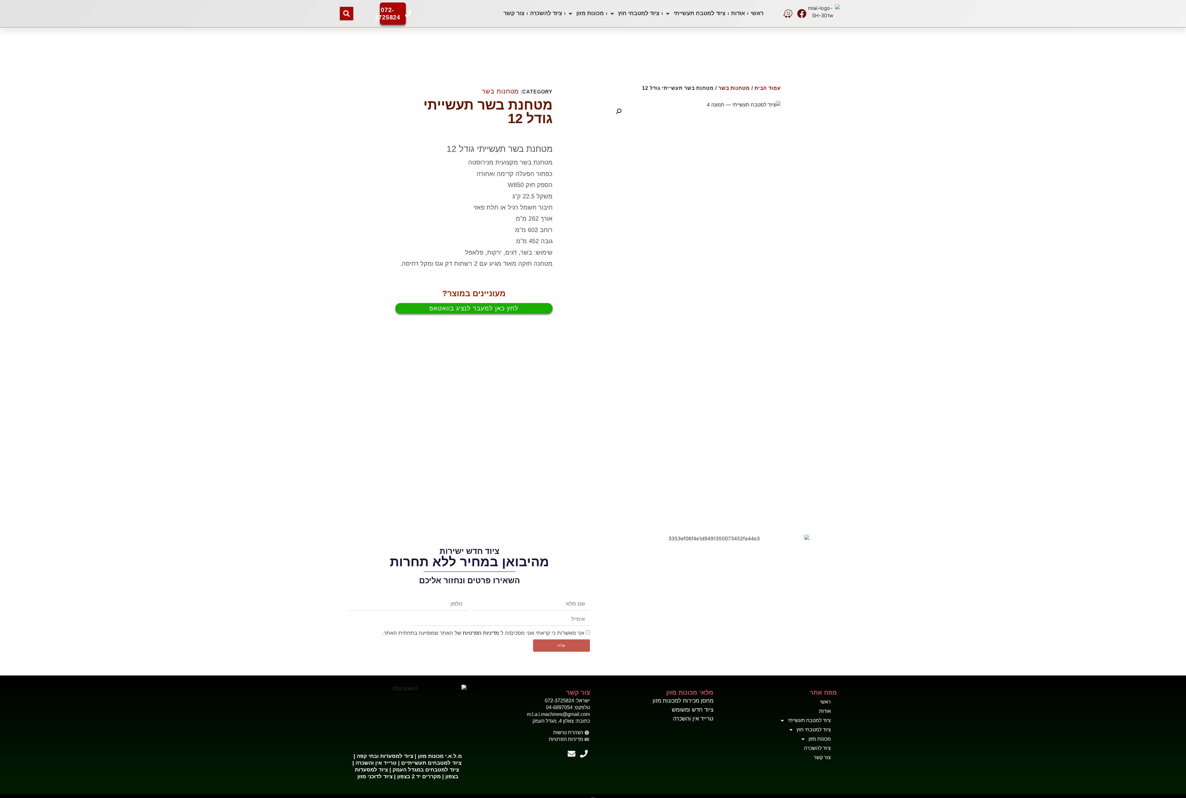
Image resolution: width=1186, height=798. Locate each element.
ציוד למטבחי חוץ (638, 13)
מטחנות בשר (734, 88)
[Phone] (584, 753)
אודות (738, 13)
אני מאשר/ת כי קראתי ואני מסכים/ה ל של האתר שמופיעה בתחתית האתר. (483, 633)
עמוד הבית (768, 88)
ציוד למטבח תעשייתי (699, 13)
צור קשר (513, 13)
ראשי (757, 13)
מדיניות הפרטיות (481, 633)
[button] (346, 13)
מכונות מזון (590, 13)
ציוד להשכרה (546, 13)
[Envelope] (571, 753)
